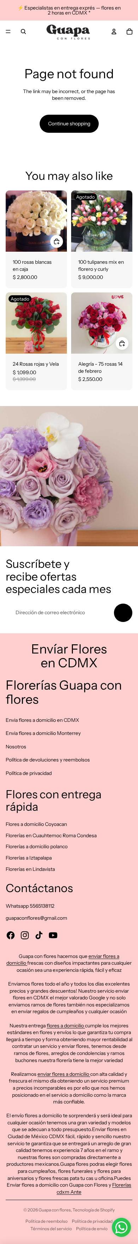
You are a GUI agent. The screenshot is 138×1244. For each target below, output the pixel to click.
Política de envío (92, 1228)
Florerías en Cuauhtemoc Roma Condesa (51, 835)
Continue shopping (69, 123)
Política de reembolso (46, 1221)
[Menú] (8, 31)
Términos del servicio (51, 1228)
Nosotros (16, 746)
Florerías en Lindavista (30, 869)
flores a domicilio (66, 1025)
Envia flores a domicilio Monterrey (43, 733)
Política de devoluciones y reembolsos (48, 760)
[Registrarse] (123, 613)
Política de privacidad (29, 773)
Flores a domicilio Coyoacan (36, 824)
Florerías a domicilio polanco (37, 846)
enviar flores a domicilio (64, 1074)
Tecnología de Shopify (94, 1209)
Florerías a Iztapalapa (29, 858)
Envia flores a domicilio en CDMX (42, 720)
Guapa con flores (55, 1209)
